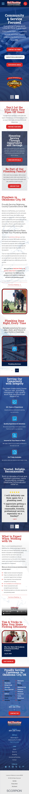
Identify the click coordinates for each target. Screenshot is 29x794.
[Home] (14, 3)
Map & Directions (14, 742)
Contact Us (14, 713)
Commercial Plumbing (14, 757)
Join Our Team (14, 186)
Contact (14, 760)
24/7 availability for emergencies (12, 583)
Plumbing (14, 754)
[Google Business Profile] (6, 766)
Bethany (7, 680)
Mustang (7, 700)
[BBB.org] (20, 766)
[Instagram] (13, 766)
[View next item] (17, 97)
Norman (20, 685)
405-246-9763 (14, 707)
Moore (6, 698)
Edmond (7, 691)
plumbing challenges (14, 237)
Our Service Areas (14, 65)
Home (14, 749)
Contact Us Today (14, 49)
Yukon (19, 700)
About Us (14, 752)
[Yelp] (16, 766)
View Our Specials (14, 160)
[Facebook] (9, 766)
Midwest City (8, 696)
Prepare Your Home (14, 126)
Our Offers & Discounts (14, 57)
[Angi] (23, 766)
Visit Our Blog (8, 661)
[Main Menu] (3, 3)
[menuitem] (14, 781)
